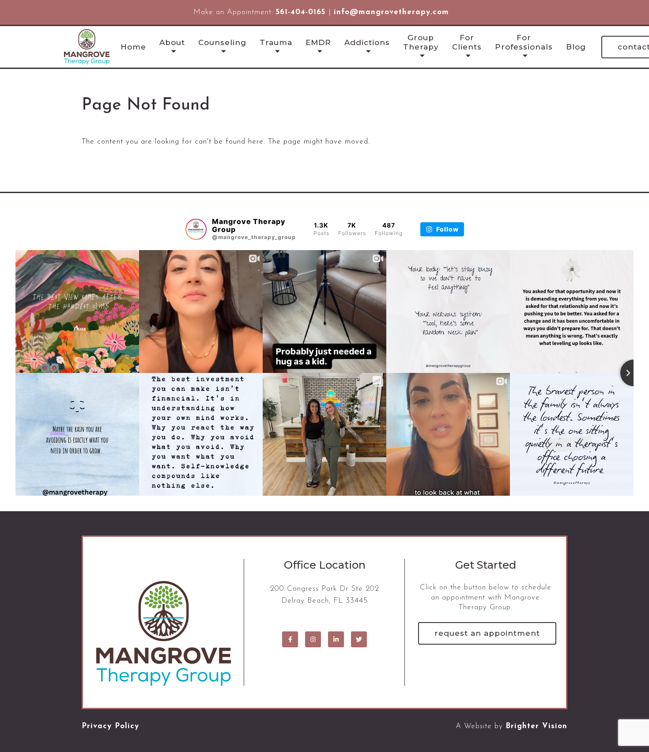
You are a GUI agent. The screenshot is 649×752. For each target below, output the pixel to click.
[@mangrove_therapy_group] (196, 229)
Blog (576, 46)
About (172, 42)
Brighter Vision (536, 726)
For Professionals (524, 42)
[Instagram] (313, 639)
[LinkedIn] (336, 639)
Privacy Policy (110, 726)
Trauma (276, 42)
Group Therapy (421, 42)
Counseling (222, 42)
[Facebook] (290, 639)
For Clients (467, 42)
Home (133, 46)
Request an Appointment (487, 633)
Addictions (367, 42)
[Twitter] (359, 639)
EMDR (318, 42)
